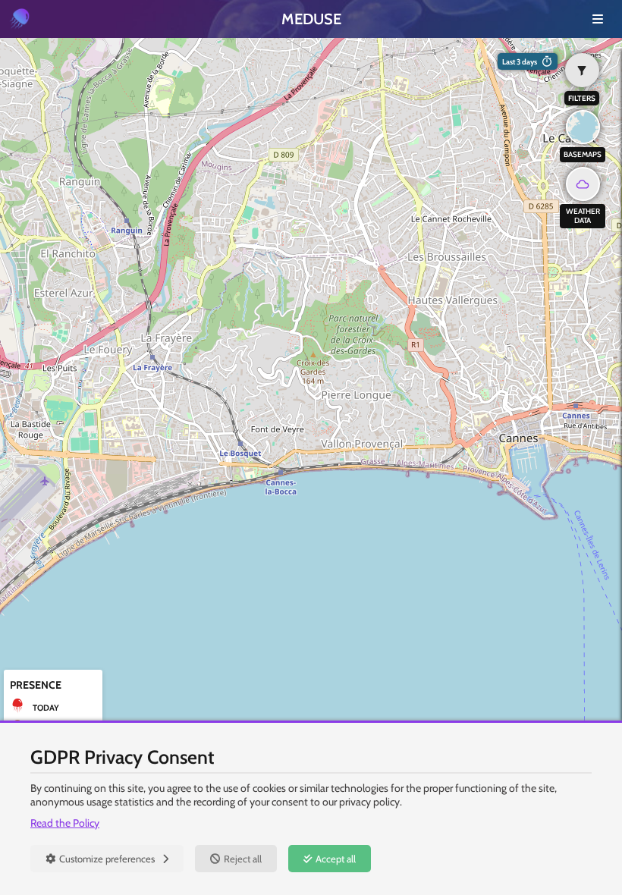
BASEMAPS (583, 154)
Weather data (583, 215)
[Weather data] (583, 184)
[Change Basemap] (583, 127)
